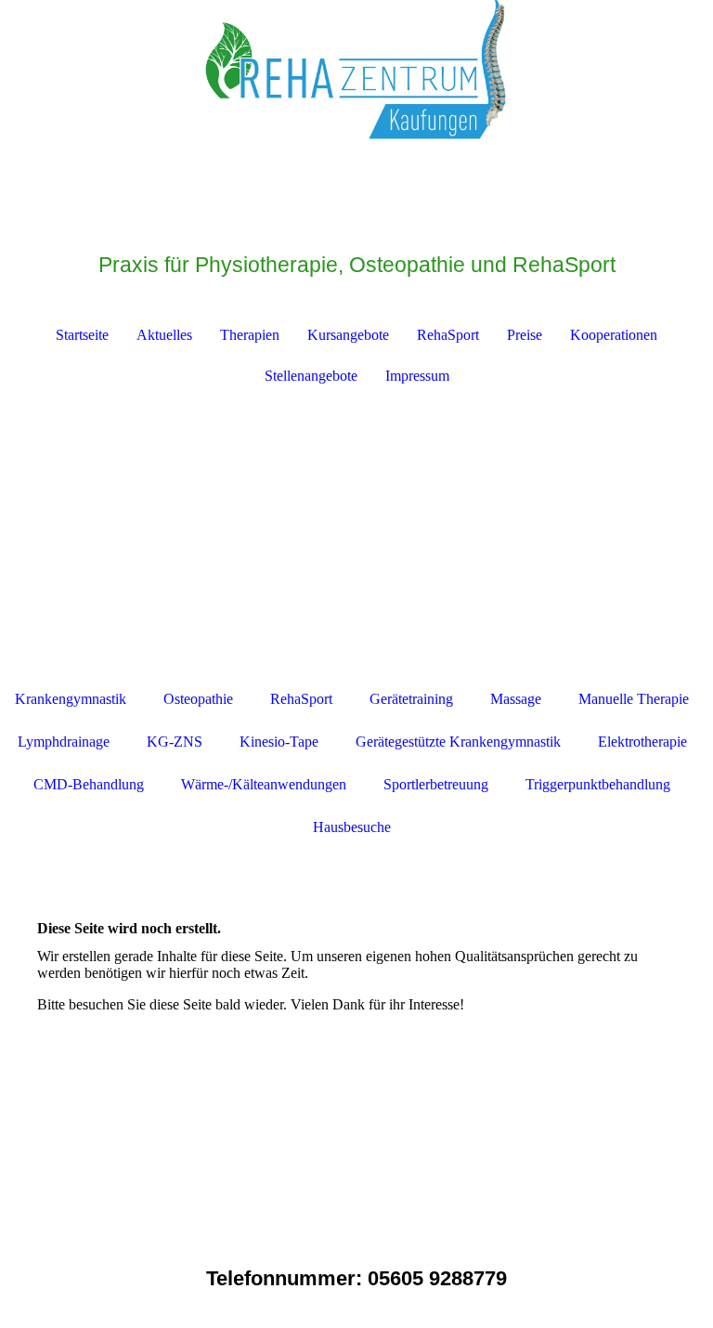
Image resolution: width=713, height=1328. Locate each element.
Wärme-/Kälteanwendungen (263, 784)
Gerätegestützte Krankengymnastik (458, 741)
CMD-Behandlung (88, 784)
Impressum (417, 376)
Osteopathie (198, 699)
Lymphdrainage (64, 741)
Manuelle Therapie (633, 699)
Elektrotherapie (642, 741)
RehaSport (448, 335)
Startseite (82, 335)
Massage (515, 699)
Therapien (249, 335)
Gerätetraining (411, 699)
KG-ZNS (174, 741)
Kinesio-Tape (279, 741)
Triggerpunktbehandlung (597, 784)
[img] (356, 69)
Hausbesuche (352, 827)
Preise (524, 335)
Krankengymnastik (70, 699)
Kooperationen (613, 335)
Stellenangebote (311, 376)
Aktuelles (164, 335)
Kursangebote (348, 335)
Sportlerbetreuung (435, 784)
